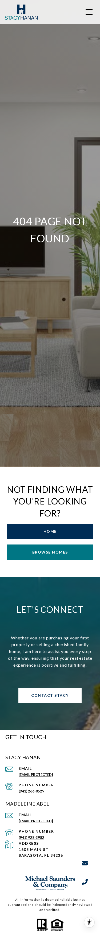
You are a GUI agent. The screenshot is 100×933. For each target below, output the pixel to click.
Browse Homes (50, 552)
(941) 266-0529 (31, 791)
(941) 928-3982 (31, 837)
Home (50, 531)
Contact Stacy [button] (50, 695)
